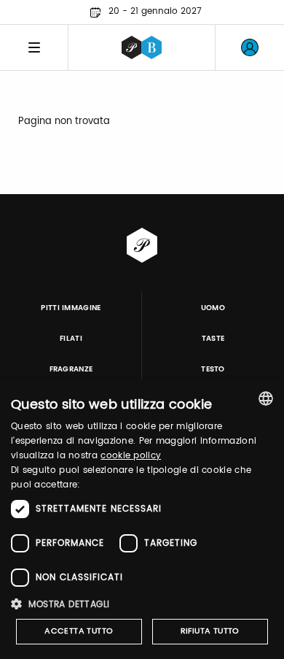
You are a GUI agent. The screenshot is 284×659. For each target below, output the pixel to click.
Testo (213, 369)
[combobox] (266, 398)
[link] (250, 47)
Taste (213, 338)
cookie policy (130, 456)
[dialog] (142, 519)
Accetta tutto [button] (78, 631)
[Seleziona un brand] (141, 47)
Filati (71, 338)
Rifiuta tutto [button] (210, 631)
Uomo (213, 308)
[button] (142, 604)
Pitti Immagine (71, 308)
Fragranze (71, 369)
